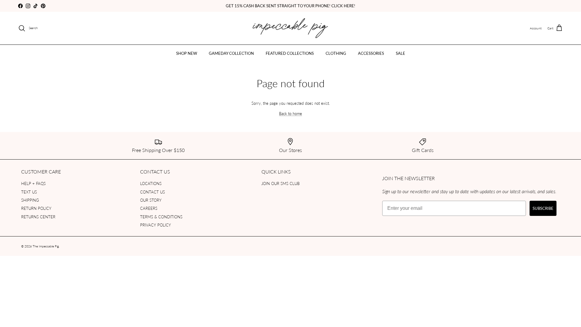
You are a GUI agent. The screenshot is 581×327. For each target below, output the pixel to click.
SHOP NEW (186, 53)
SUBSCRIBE (543, 208)
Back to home (290, 113)
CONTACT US (152, 192)
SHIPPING (30, 200)
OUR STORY (151, 200)
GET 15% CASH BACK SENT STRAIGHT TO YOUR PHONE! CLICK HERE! (290, 5)
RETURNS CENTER (38, 217)
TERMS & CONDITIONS (161, 217)
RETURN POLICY (36, 208)
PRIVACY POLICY (155, 225)
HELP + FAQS (33, 183)
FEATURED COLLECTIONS (290, 53)
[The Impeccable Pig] (291, 28)
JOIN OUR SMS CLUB (280, 183)
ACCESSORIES (371, 53)
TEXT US (29, 192)
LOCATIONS (151, 183)
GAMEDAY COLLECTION (231, 53)
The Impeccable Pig (46, 246)
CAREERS (148, 208)
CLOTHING (336, 53)
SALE (400, 53)
